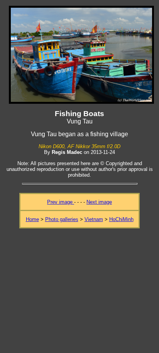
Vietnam (94, 219)
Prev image (60, 202)
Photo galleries (61, 219)
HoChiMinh (121, 219)
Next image (99, 202)
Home (32, 219)
